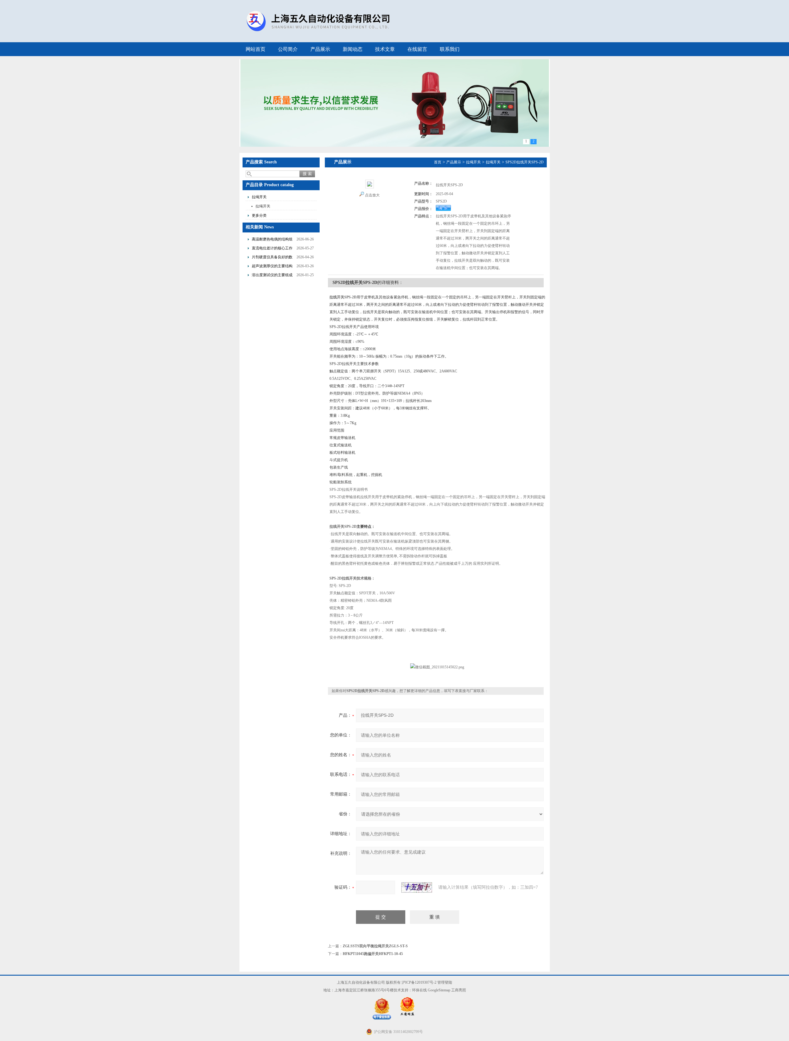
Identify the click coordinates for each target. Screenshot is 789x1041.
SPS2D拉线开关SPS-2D (524, 162)
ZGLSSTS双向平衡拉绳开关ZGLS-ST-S (375, 946)
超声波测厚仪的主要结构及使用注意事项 (272, 267)
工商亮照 (458, 990)
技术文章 (385, 49)
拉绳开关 (259, 197)
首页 (437, 162)
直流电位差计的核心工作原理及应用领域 (272, 249)
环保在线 (419, 990)
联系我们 (450, 49)
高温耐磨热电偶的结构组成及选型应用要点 (272, 240)
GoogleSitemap (439, 990)
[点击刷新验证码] (416, 887)
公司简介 (288, 49)
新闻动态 (352, 49)
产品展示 (320, 49)
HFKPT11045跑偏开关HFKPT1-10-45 (373, 954)
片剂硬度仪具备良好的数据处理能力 (272, 258)
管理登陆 (444, 982)
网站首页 (255, 49)
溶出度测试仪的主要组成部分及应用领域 (272, 276)
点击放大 (372, 195)
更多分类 (259, 215)
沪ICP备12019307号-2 (419, 982)
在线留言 (417, 49)
